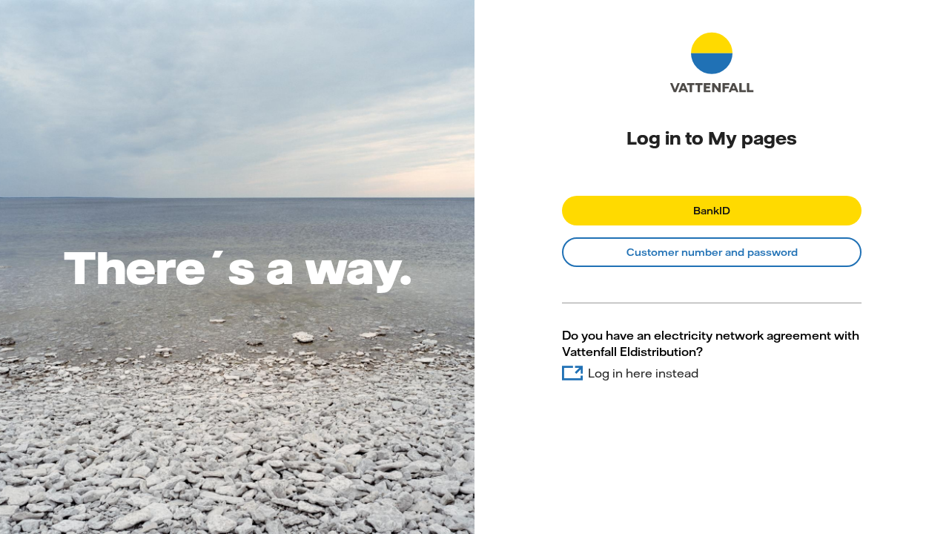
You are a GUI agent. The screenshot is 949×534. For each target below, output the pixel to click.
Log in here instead (643, 373)
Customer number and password (712, 252)
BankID (711, 210)
